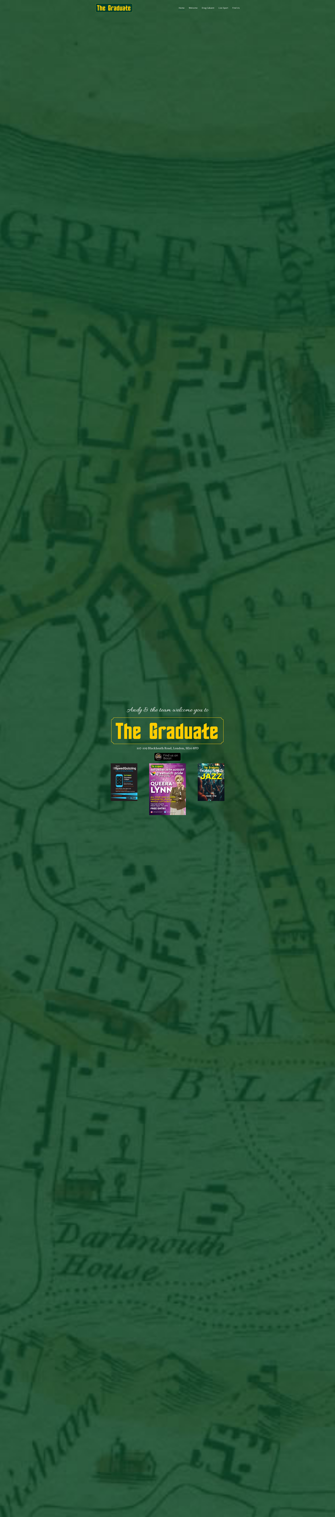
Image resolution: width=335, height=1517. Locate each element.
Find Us (236, 8)
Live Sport (223, 8)
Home (182, 8)
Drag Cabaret (208, 8)
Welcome (193, 8)
